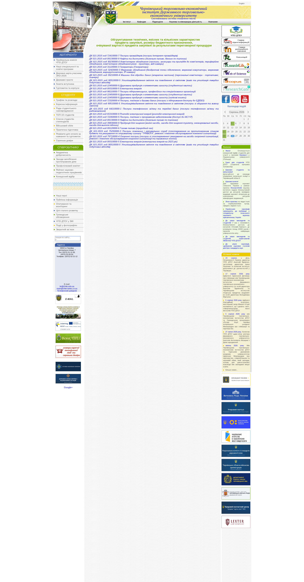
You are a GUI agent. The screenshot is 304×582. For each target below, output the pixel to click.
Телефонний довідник (67, 291)
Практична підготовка (67, 129)
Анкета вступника (65, 84)
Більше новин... (231, 370)
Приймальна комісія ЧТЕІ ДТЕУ (66, 61)
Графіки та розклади (66, 100)
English (241, 3)
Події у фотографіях (66, 225)
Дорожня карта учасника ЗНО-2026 (69, 74)
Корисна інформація (66, 104)
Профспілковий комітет (68, 165)
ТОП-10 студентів (65, 115)
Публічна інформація (67, 199)
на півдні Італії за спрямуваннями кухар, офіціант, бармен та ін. (236, 204)
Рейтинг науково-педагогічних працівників (69, 171)
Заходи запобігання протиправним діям (66, 160)
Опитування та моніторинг (63, 205)
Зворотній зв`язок (65, 229)
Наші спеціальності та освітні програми (67, 67)
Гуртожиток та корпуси (67, 88)
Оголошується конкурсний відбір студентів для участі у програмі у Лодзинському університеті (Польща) (236, 155)
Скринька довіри (64, 140)
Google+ (68, 387)
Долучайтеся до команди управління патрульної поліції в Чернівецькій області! (236, 174)
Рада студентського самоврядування (66, 109)
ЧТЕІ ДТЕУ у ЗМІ (64, 221)
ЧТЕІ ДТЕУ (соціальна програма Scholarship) (236, 164)
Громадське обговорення (62, 215)
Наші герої (61, 195)
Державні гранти (64, 80)
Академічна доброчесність (63, 153)
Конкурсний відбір (65, 176)
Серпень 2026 (236, 112)
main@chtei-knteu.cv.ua (67, 289)
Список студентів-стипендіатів (65, 120)
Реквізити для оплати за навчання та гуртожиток (68, 135)
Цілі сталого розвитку (67, 210)
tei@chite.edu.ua (67, 286)
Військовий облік (64, 125)
